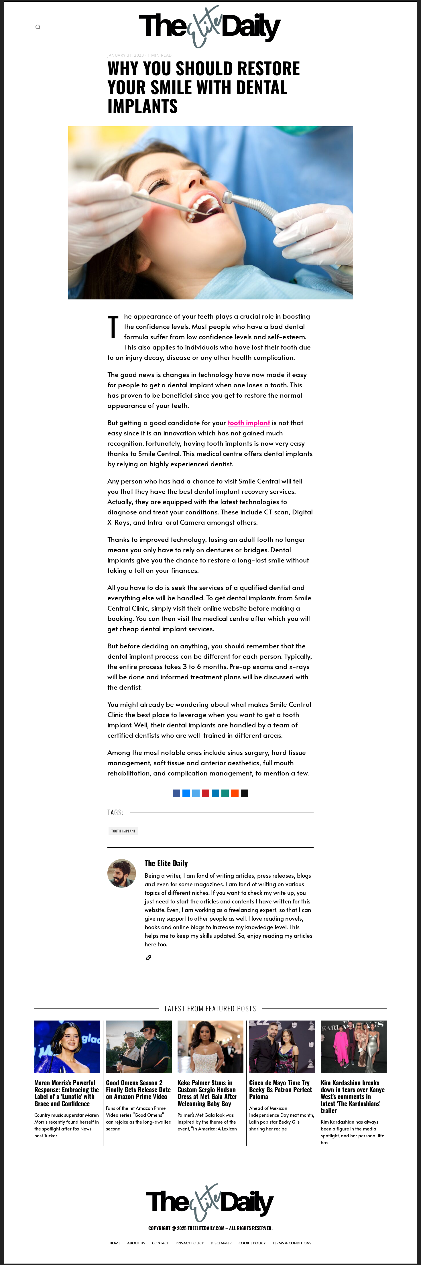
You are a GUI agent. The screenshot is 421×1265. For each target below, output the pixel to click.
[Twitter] (196, 793)
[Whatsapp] (225, 793)
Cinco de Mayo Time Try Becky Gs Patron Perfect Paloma (280, 1089)
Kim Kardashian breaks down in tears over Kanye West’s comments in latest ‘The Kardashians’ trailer (353, 1096)
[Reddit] (235, 793)
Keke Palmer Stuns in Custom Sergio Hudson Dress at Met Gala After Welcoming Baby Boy (207, 1093)
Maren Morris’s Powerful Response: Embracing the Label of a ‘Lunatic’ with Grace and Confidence (66, 1093)
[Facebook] (176, 793)
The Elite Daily (166, 863)
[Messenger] (186, 793)
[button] (38, 27)
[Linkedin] (215, 793)
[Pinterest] (205, 793)
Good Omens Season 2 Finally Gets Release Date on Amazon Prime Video (138, 1089)
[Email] (244, 793)
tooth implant (123, 830)
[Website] (149, 957)
